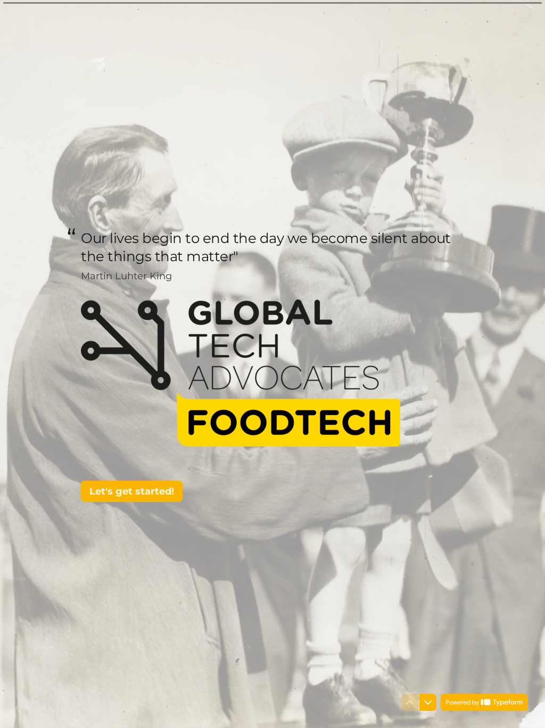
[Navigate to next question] (427, 702)
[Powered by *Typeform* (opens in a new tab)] (484, 702)
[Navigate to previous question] (409, 702)
